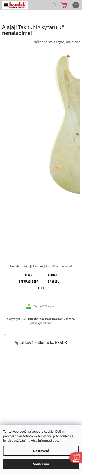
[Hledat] (54, 5)
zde (55, 440)
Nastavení (41, 450)
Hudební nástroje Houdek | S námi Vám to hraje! (41, 266)
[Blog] (41, 287)
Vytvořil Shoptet (45, 306)
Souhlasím (41, 464)
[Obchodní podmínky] (53, 281)
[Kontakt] (53, 274)
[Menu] (76, 5)
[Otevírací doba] (28, 281)
